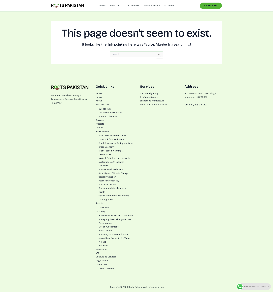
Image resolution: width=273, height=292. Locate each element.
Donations (104, 207)
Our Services (133, 5)
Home (102, 5)
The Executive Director (110, 112)
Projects (100, 123)
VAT (97, 253)
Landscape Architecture (152, 100)
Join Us (99, 203)
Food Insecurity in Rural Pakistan (116, 215)
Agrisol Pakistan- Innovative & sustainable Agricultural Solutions (114, 162)
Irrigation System (149, 97)
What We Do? (102, 131)
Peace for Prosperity (109, 180)
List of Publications (109, 226)
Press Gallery (105, 230)
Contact (100, 127)
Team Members (106, 268)
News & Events (152, 5)
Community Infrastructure (112, 188)
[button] (120, 5)
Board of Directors (108, 116)
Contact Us (101, 264)
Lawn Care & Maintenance (153, 104)
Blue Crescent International (113, 135)
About (99, 100)
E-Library (169, 5)
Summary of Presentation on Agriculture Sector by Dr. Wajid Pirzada (114, 238)
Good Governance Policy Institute (116, 143)
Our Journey (105, 108)
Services (100, 120)
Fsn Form (103, 245)
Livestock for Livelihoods (111, 139)
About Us (114, 5)
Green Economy (106, 147)
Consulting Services (106, 256)
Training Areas (106, 199)
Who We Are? (102, 104)
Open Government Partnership (114, 195)
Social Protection (107, 176)
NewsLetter (101, 249)
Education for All (107, 184)
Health (102, 192)
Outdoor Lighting (149, 93)
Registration (102, 260)
